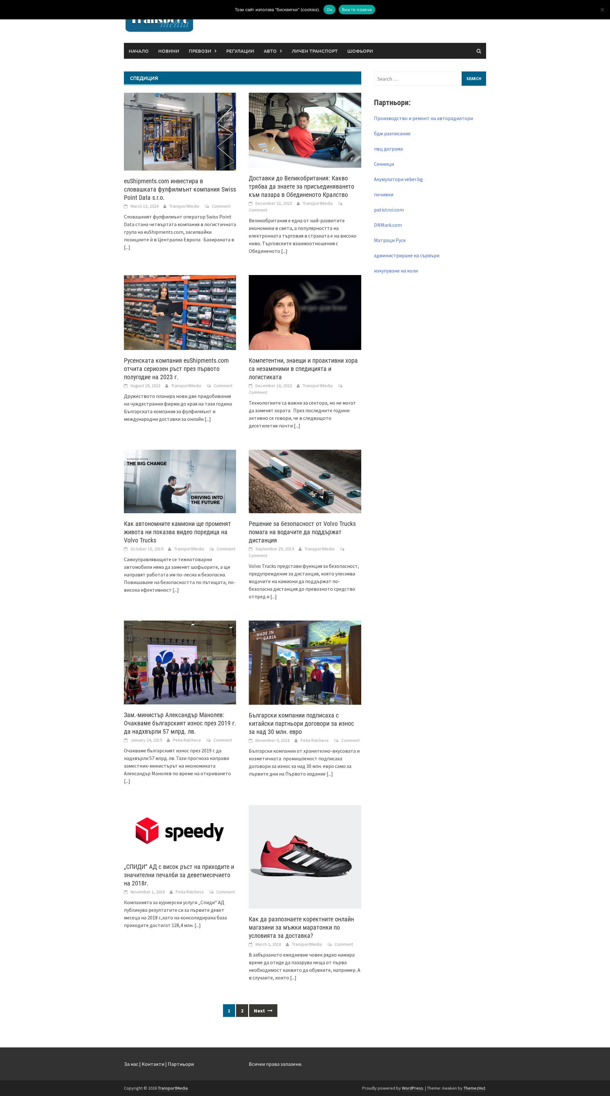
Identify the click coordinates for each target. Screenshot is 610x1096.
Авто (270, 51)
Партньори (181, 1064)
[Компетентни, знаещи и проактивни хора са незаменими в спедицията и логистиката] (305, 312)
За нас (131, 1064)
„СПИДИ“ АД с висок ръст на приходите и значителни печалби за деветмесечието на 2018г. (179, 875)
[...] (127, 247)
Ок (329, 9)
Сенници (384, 164)
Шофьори (360, 51)
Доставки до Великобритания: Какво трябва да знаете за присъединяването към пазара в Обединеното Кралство (301, 186)
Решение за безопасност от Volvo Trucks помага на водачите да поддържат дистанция (302, 532)
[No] (602, 9)
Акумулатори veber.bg (398, 179)
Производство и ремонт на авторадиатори (423, 118)
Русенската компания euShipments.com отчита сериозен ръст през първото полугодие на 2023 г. (176, 369)
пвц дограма (388, 148)
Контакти (153, 1064)
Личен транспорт (315, 51)
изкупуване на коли (396, 270)
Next (260, 1010)
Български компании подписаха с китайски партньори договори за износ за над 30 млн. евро (301, 723)
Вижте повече (357, 9)
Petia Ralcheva (187, 740)
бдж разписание (392, 133)
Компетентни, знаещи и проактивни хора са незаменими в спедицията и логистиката (303, 369)
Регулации (240, 51)
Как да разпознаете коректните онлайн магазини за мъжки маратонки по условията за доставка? (301, 927)
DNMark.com (388, 225)
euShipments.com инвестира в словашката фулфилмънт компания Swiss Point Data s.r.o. (180, 189)
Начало (139, 51)
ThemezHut (474, 1088)
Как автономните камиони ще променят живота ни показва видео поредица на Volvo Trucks (177, 532)
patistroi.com (389, 209)
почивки (383, 194)
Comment (221, 206)
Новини (168, 51)
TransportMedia (184, 206)
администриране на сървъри (406, 255)
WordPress (412, 1088)
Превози (200, 51)
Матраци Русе (390, 240)
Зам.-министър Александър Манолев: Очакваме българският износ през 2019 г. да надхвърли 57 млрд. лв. (180, 723)
